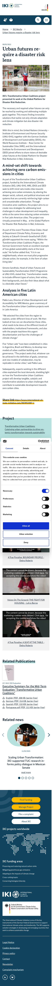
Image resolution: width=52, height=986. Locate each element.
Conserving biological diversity (14, 881)
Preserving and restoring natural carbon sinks (20, 866)
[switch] (45, 499)
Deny (26, 542)
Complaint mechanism (13, 969)
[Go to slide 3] (26, 778)
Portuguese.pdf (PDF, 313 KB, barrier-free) (25, 707)
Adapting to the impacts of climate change (18, 873)
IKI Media (17, 29)
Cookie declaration (11, 948)
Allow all (26, 526)
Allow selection (26, 534)
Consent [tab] (9, 448)
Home (5, 29)
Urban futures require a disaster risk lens (21, 32)
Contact (6, 958)
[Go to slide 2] (22, 778)
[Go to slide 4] (29, 778)
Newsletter (8, 964)
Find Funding (26, 799)
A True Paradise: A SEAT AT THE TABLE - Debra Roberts (26, 644)
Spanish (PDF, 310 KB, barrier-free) (22, 704)
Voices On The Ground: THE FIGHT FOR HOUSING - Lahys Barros (26, 601)
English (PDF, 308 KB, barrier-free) (22, 698)
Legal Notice (8, 942)
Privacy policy (9, 953)
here (42, 573)
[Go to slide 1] (19, 778)
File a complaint (26, 814)
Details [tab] (26, 448)
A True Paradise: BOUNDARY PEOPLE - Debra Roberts (26, 559)
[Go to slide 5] (33, 778)
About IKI (26, 821)
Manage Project (26, 807)
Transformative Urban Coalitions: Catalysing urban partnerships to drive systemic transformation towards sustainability (25, 429)
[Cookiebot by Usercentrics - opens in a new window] (38, 441)
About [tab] (42, 448)
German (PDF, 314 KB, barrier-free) (22, 701)
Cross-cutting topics (10, 877)
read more (26, 772)
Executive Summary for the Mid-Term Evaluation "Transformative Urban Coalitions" (24, 690)
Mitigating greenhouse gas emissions (16, 870)
